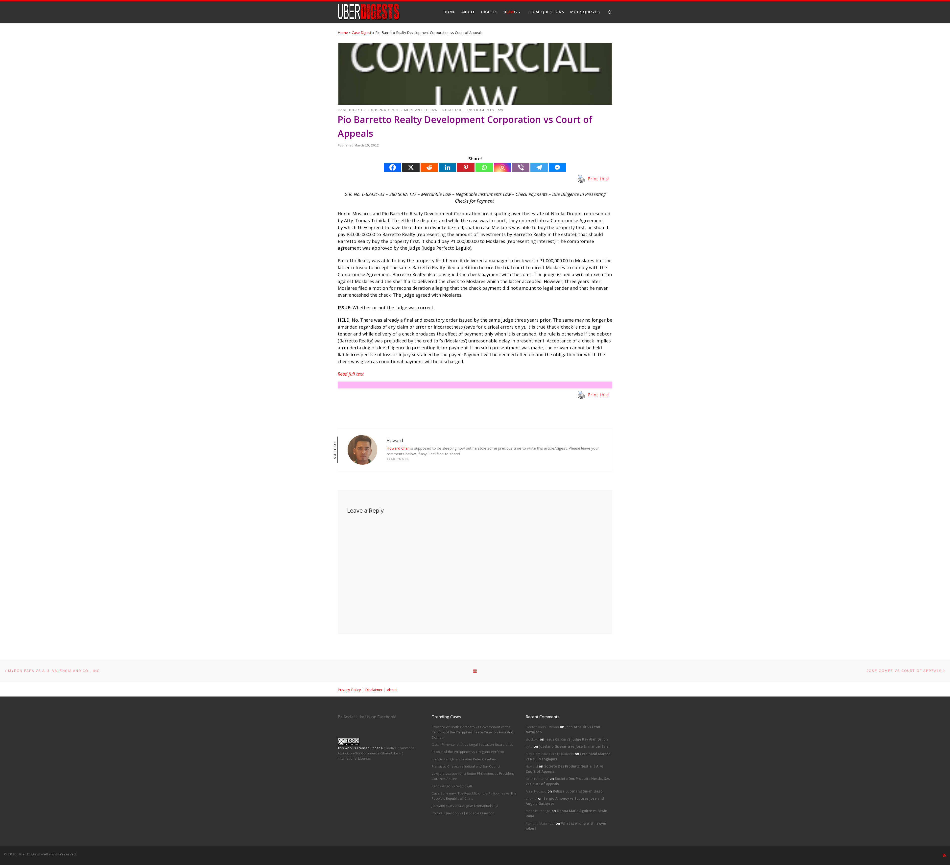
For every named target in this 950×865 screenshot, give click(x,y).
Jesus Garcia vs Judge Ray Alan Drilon (576, 739)
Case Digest (361, 32)
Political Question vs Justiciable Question (463, 813)
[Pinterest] (466, 167)
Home (343, 32)
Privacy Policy (349, 689)
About (392, 689)
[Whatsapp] (484, 167)
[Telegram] (539, 167)
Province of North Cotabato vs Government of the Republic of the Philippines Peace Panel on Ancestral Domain (472, 732)
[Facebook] (392, 167)
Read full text (351, 374)
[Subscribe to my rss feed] (944, 855)
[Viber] (520, 167)
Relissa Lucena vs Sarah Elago (578, 791)
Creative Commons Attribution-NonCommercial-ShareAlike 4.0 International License (376, 753)
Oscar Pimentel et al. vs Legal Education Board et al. (472, 744)
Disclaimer (374, 689)
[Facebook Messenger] (557, 167)
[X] (411, 167)
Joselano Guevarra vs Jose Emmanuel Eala (465, 805)
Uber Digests (29, 854)
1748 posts (397, 459)
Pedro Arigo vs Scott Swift (452, 786)
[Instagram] (502, 167)
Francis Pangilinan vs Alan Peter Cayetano (464, 759)
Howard (532, 766)
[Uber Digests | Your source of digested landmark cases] (369, 11)
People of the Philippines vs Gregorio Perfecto (468, 751)
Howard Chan (397, 448)
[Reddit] (429, 167)
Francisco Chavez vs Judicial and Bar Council (466, 766)
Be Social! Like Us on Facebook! (367, 717)
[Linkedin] (447, 167)
